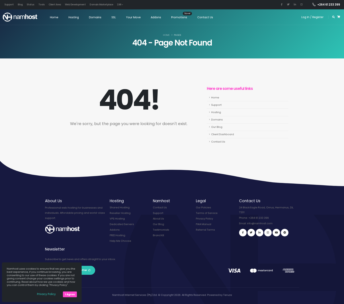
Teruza (227, 295)
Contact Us (205, 17)
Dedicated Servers (122, 224)
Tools (41, 4)
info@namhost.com (260, 223)
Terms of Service (207, 213)
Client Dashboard (222, 134)
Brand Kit (158, 235)
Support (9, 4)
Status (30, 4)
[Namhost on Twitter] (288, 4)
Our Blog (216, 127)
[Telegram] (284, 232)
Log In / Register (312, 17)
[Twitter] (251, 232)
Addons (156, 17)
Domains (95, 17)
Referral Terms (205, 229)
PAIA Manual (203, 224)
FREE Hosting (117, 235)
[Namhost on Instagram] (301, 4)
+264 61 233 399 (328, 5)
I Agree (70, 294)
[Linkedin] (259, 232)
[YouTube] (276, 232)
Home (54, 17)
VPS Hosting (117, 218)
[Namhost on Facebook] (281, 4)
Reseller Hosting (120, 213)
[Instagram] (268, 232)
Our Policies (203, 207)
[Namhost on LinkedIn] (295, 4)
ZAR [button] (119, 4)
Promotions (179, 17)
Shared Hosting (120, 207)
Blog (20, 4)
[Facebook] (243, 232)
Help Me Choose (120, 241)
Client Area (55, 4)
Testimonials (161, 229)
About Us (158, 218)
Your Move (133, 17)
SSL (113, 17)
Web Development (75, 4)
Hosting (73, 17)
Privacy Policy (204, 218)
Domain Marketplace (101, 4)
